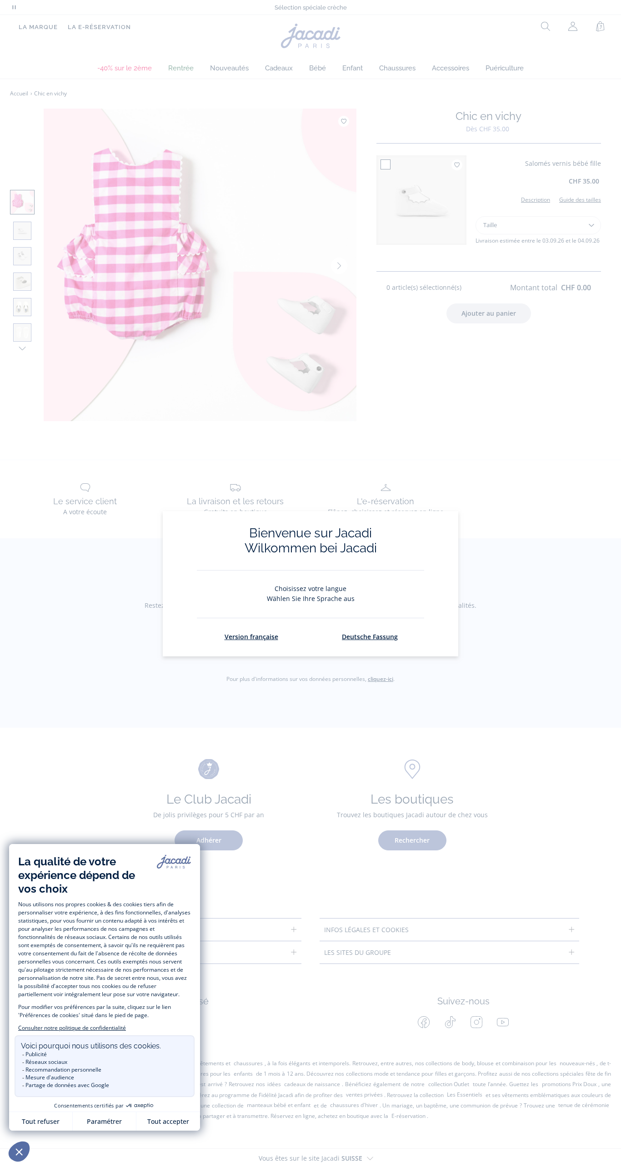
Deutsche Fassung (370, 636)
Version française (251, 636)
